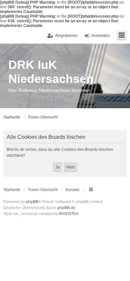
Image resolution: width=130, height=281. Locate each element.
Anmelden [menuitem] (100, 35)
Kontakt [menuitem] (72, 189)
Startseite (11, 189)
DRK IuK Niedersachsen (51, 72)
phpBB (32, 201)
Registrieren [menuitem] (66, 35)
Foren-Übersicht (43, 189)
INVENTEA (69, 213)
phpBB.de (66, 207)
